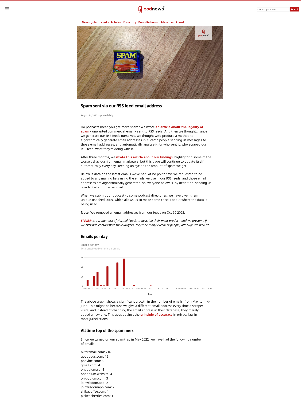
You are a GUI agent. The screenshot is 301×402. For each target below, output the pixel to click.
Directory (129, 22)
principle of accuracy (156, 314)
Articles (116, 22)
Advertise (166, 22)
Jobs (94, 22)
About (180, 22)
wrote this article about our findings (144, 157)
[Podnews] (140, 9)
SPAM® (86, 220)
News (86, 22)
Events (104, 22)
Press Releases (148, 22)
